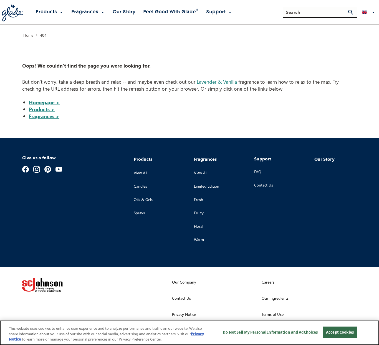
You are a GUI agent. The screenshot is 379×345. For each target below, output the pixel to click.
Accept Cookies (340, 331)
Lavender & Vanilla (217, 81)
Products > (42, 109)
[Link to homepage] (12, 12)
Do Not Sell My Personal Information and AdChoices (270, 331)
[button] (369, 12)
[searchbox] (316, 12)
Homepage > (44, 102)
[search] (350, 12)
